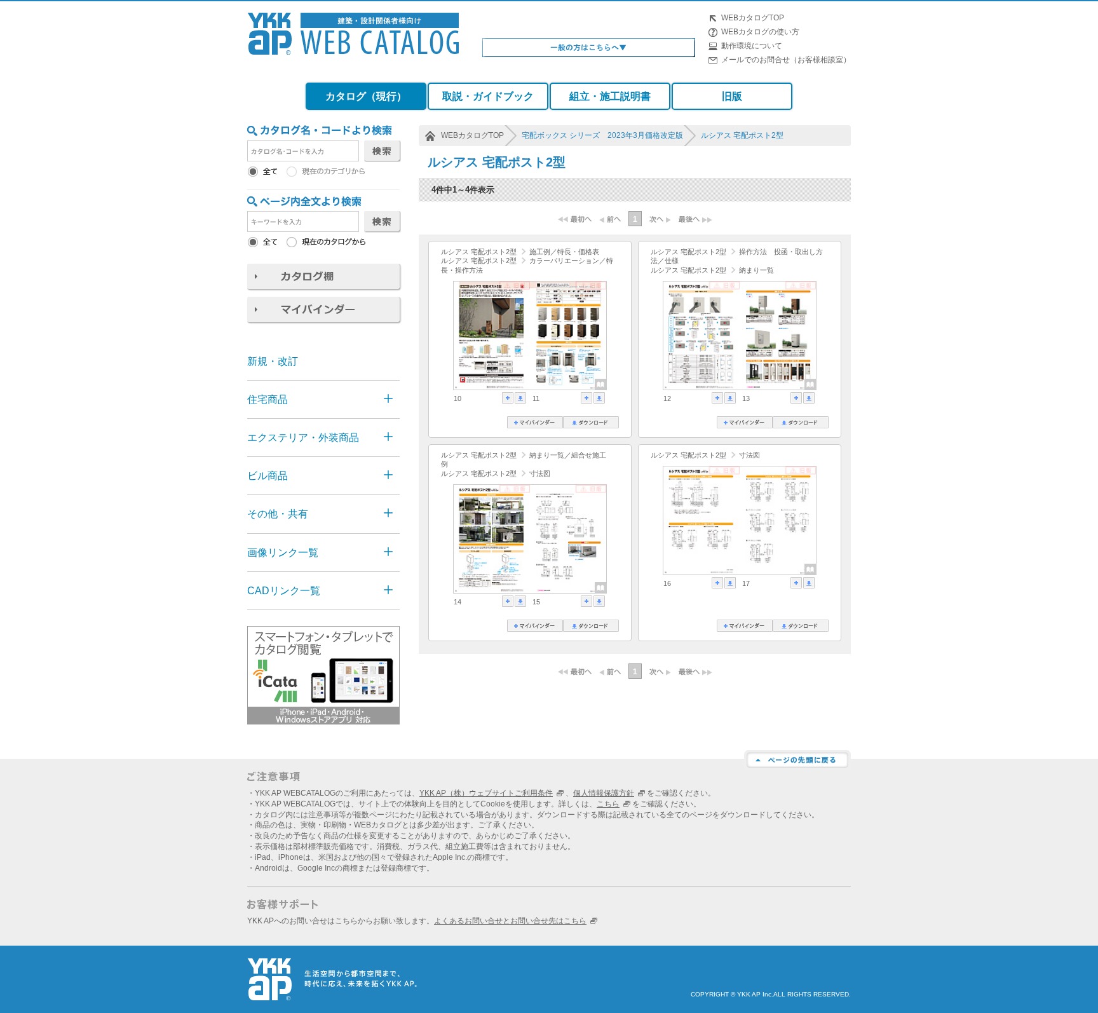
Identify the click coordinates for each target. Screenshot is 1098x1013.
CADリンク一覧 (283, 590)
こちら (608, 803)
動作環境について (751, 45)
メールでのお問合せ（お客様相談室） (786, 59)
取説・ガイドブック (488, 96)
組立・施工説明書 (610, 96)
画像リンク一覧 (282, 552)
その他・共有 (277, 513)
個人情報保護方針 (603, 793)
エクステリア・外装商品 (303, 437)
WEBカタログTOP (752, 17)
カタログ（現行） (366, 96)
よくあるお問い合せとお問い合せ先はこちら (510, 920)
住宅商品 (267, 399)
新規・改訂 (272, 361)
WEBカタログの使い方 (760, 31)
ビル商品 (267, 475)
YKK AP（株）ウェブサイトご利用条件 (486, 793)
